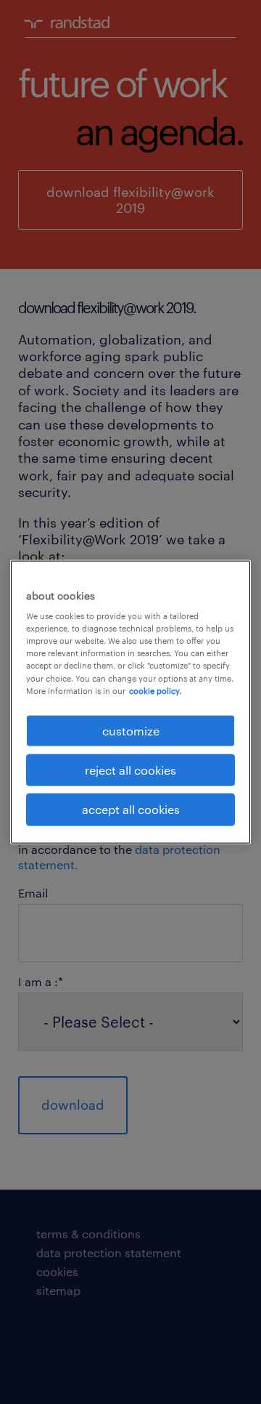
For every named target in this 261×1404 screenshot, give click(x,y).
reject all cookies (130, 770)
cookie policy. (155, 690)
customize (131, 730)
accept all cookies (131, 809)
